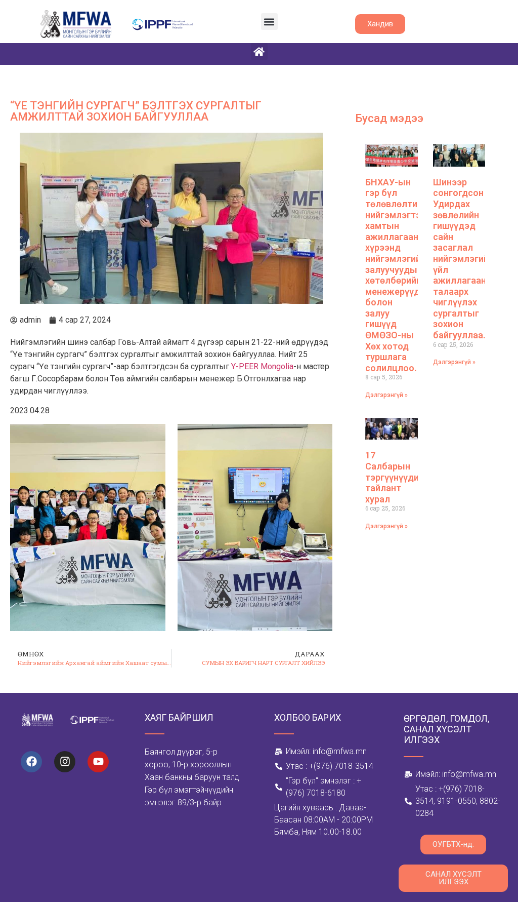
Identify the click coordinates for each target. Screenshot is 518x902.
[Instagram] (64, 761)
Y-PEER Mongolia (262, 366)
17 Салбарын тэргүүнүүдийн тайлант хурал (397, 477)
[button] (269, 21)
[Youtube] (98, 761)
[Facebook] (31, 761)
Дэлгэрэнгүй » (386, 395)
